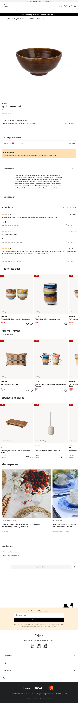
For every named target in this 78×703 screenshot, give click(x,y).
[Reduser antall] (3, 567)
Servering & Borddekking (9, 19)
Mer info (72, 143)
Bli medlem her (70, 123)
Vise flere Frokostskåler (11, 556)
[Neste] (74, 60)
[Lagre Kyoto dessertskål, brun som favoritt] (74, 567)
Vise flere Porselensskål (11, 552)
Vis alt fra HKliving (8, 334)
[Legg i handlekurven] (31, 323)
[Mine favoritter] (65, 5)
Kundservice (7, 655)
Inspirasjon (7, 670)
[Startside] (5, 5)
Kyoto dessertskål (48, 19)
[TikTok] (45, 645)
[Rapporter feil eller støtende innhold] (75, 225)
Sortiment (6, 663)
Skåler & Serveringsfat (25, 19)
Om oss (5, 678)
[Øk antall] (8, 567)
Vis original (17, 225)
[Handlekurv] (70, 5)
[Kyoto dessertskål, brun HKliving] (39, 60)
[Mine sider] (60, 5)
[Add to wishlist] (27, 323)
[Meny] (75, 5)
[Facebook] (33, 645)
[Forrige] (4, 60)
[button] (6, 113)
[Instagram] (39, 645)
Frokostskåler (37, 19)
